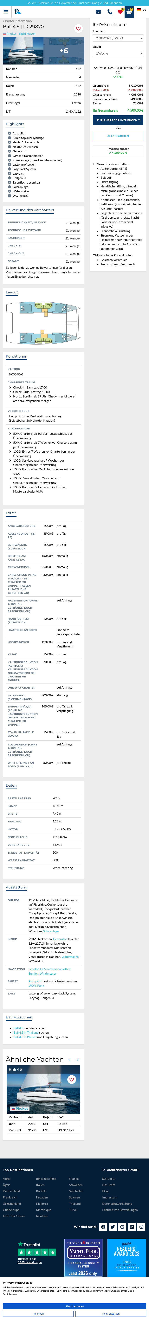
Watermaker (70, 956)
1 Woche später (118, 151)
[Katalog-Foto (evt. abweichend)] (23, 50)
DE (144, 9)
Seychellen (76, 1191)
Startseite (108, 1178)
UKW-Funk (36, 985)
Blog (105, 1191)
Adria (6, 1178)
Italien (40, 1185)
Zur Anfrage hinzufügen (117, 120)
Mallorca (42, 1203)
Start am (98, 31)
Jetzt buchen (118, 136)
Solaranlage (51, 931)
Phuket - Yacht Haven (21, 33)
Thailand (75, 1203)
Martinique (43, 1210)
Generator (60, 939)
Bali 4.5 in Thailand (26, 1032)
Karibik (41, 1191)
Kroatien (42, 1197)
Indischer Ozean (14, 1216)
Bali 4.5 (18, 1028)
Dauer (97, 46)
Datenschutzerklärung (117, 1203)
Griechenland (12, 1203)
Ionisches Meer (46, 1178)
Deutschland (11, 1191)
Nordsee (42, 1216)
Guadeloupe (11, 1210)
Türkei (73, 1210)
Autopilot (35, 981)
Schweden (76, 1185)
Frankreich (10, 1197)
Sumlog (33, 973)
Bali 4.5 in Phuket (25, 1037)
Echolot (34, 969)
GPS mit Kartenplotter (55, 969)
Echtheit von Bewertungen (120, 1210)
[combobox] (141, 10)
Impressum (109, 1197)
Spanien (74, 1197)
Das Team (108, 1185)
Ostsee (74, 1178)
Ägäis (6, 1185)
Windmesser (48, 973)
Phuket (21, 1108)
